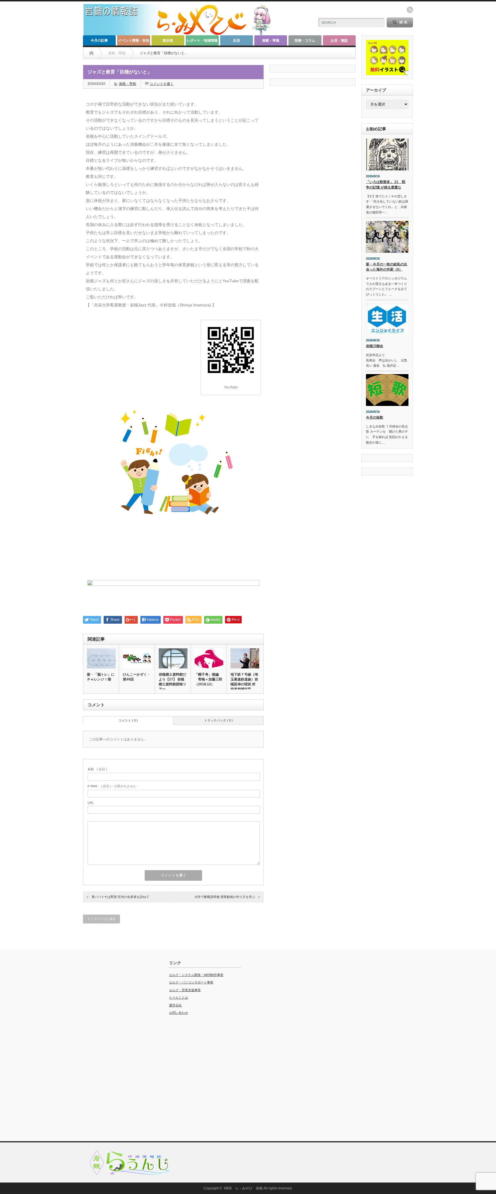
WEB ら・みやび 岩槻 (243, 1188)
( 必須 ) (97, 769)
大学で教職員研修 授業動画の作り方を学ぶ (226, 897)
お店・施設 (339, 40)
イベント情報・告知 (133, 40)
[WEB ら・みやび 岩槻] (180, 33)
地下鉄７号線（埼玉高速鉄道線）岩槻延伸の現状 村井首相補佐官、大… (244, 684)
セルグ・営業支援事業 (185, 990)
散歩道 (168, 40)
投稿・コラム (304, 40)
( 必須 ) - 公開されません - (113, 786)
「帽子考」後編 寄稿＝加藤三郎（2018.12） (208, 679)
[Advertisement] (119, 1046)
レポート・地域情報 (202, 40)
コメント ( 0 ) (128, 720)
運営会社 (175, 1005)
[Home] (91, 53)
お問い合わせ (178, 1012)
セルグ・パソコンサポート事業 (191, 982)
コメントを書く (162, 84)
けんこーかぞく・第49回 (136, 676)
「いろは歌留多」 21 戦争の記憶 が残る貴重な (385, 184)
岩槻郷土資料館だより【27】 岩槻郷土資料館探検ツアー (172, 681)
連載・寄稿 (270, 40)
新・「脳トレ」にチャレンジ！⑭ (101, 676)
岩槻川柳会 (374, 346)
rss (410, 10)
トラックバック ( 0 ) (218, 720)
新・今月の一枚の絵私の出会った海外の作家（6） (386, 267)
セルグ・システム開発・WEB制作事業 (196, 975)
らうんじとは (178, 997)
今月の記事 (99, 40)
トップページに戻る (101, 919)
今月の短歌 (374, 417)
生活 (236, 40)
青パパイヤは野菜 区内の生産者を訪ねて (120, 897)
